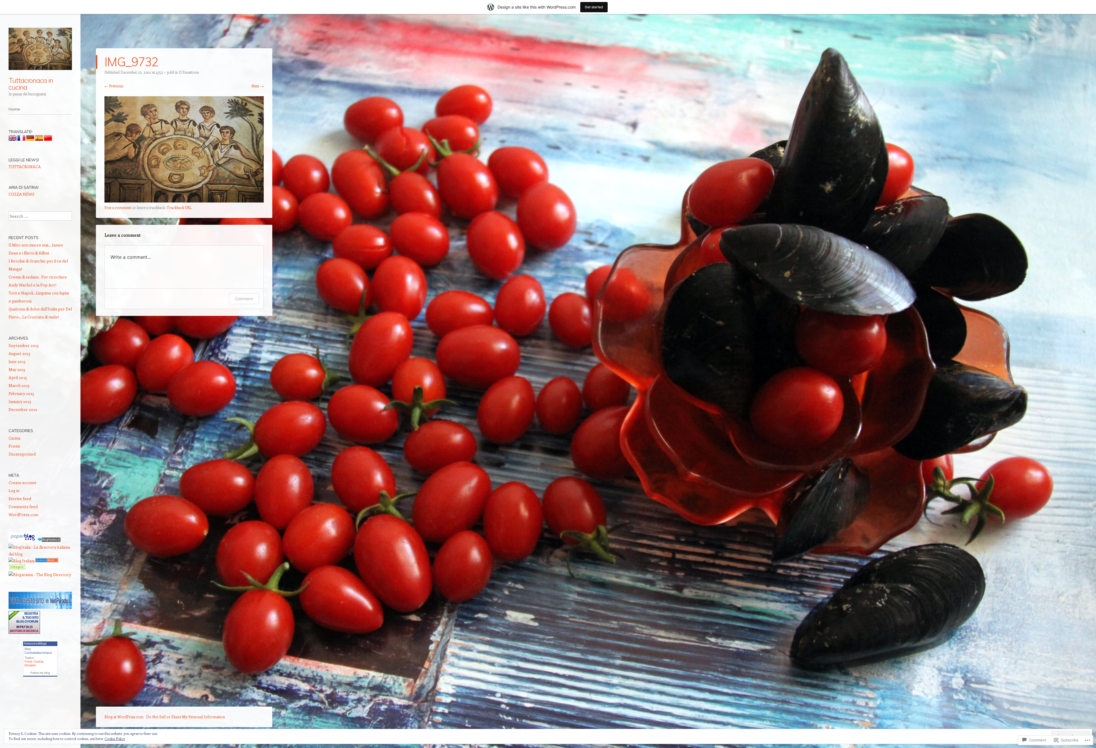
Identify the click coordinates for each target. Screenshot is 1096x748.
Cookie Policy (114, 738)
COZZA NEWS (22, 194)
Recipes (30, 665)
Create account (23, 482)
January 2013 (20, 401)
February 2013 (21, 393)
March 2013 (19, 385)
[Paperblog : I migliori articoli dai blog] (23, 540)
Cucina (14, 438)
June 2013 (17, 361)
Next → (257, 85)
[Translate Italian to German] (30, 139)
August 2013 (19, 353)
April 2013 (18, 377)
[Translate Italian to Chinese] (48, 139)
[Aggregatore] (49, 540)
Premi (14, 446)
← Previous (113, 85)
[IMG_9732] (184, 201)
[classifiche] (40, 607)
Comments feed (23, 506)
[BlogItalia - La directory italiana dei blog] (40, 554)
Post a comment (117, 207)
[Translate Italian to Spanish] (39, 139)
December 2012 (23, 409)
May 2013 (17, 369)
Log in (14, 490)
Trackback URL (179, 207)
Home (14, 109)
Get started (594, 7)
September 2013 (24, 345)
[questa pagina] (46, 560)
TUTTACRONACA (25, 166)
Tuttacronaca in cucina (31, 83)
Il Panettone (189, 72)
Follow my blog (40, 672)
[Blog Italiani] (22, 560)
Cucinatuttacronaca (38, 652)
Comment (244, 298)
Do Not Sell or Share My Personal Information (185, 716)
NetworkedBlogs (35, 643)
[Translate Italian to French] (21, 139)
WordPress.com (23, 514)
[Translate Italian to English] (13, 139)
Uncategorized (22, 454)
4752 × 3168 (165, 72)
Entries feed (20, 498)
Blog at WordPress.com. (124, 716)
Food (28, 661)
